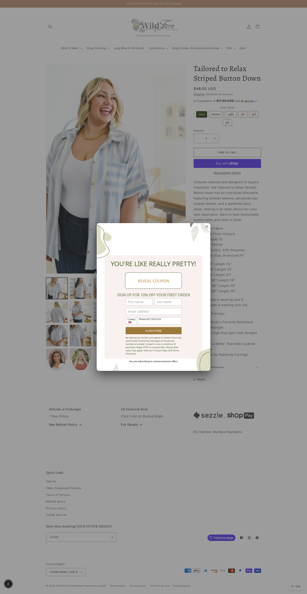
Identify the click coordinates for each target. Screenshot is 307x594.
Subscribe (153, 331)
